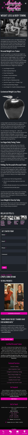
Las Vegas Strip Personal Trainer (14, 382)
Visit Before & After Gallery (14, 313)
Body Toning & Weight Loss (14, 374)
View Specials (14, 399)
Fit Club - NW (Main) (14, 412)
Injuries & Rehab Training (14, 377)
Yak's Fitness (14, 414)
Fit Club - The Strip (14, 415)
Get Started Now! (7, 339)
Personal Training (14, 366)
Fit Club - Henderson (14, 417)
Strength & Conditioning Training (14, 371)
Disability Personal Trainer (14, 379)
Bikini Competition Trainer (14, 369)
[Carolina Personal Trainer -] (14, 6)
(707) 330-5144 (8, 276)
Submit (4, 267)
